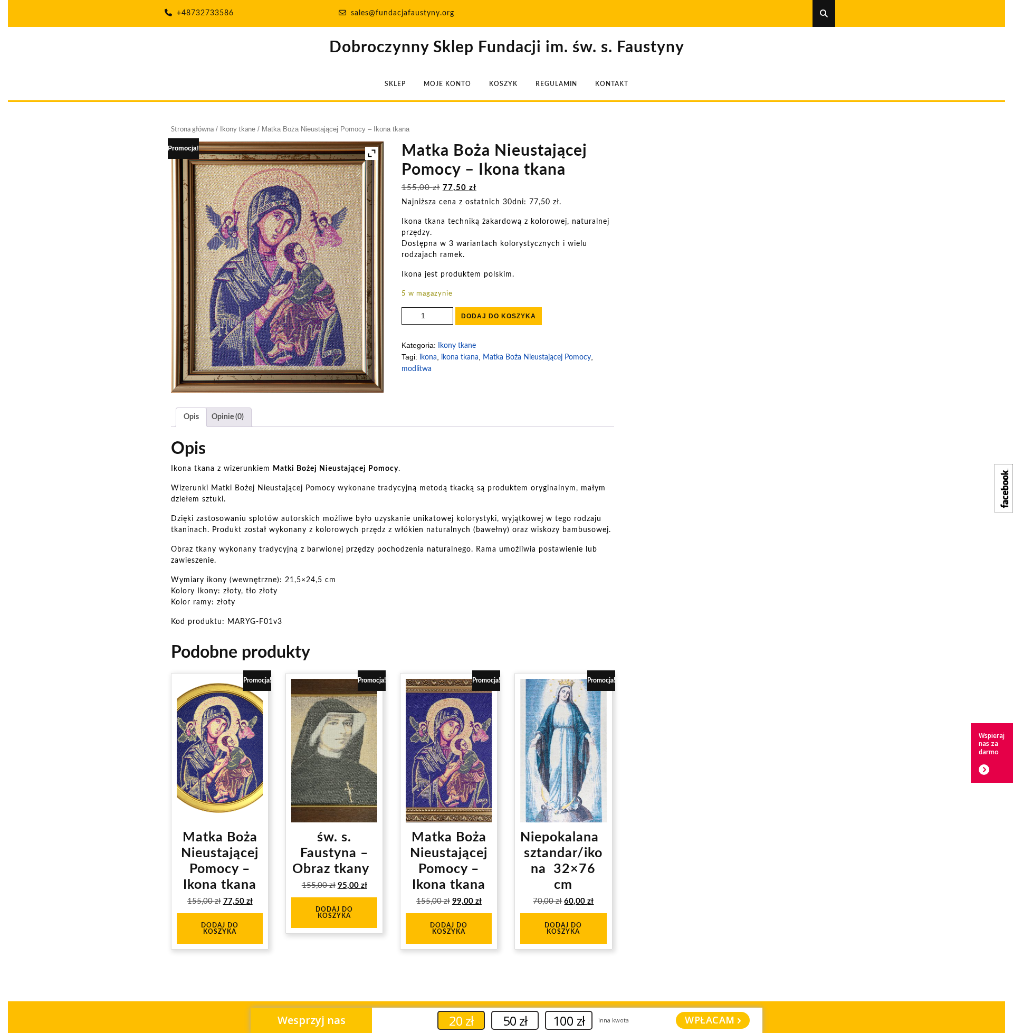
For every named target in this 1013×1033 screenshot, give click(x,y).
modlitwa (417, 369)
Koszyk (503, 84)
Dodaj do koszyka (498, 316)
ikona (428, 357)
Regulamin (556, 84)
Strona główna (192, 129)
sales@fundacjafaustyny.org (402, 13)
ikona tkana (460, 357)
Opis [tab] (191, 417)
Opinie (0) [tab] (228, 417)
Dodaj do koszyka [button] (219, 928)
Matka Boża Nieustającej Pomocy (537, 357)
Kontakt (611, 84)
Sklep (395, 84)
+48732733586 (205, 13)
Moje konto (447, 84)
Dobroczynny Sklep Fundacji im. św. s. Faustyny (506, 47)
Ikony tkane (237, 129)
